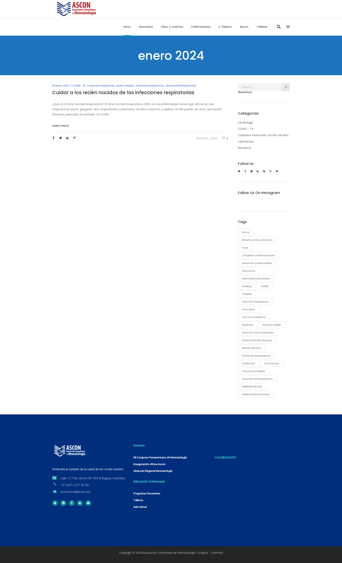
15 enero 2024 (60, 85)
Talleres (138, 500)
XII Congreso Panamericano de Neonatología (160, 457)
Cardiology (245, 122)
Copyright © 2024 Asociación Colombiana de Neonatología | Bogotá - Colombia (171, 552)
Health (265, 286)
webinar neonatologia (255, 394)
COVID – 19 (245, 129)
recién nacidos (125, 85)
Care (245, 247)
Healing (246, 286)
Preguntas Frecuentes (146, 493)
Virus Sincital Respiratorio (181, 85)
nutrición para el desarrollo (258, 332)
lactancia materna (253, 317)
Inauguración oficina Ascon (149, 464)
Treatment (248, 363)
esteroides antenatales (256, 278)
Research (244, 148)
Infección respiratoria (102, 85)
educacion (248, 270)
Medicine (247, 325)
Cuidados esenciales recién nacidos (263, 135)
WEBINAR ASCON (252, 386)
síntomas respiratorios (150, 85)
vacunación (271, 363)
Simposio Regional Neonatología (152, 471)
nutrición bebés (271, 325)
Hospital (247, 294)
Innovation (248, 309)
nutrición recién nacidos (257, 340)
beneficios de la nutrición (257, 240)
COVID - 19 (78, 85)
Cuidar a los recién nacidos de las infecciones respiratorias (123, 92)
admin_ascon (209, 138)
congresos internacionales (258, 255)
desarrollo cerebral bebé (257, 263)
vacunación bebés (253, 371)
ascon (246, 232)
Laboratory (246, 141)
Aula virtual (140, 507)
